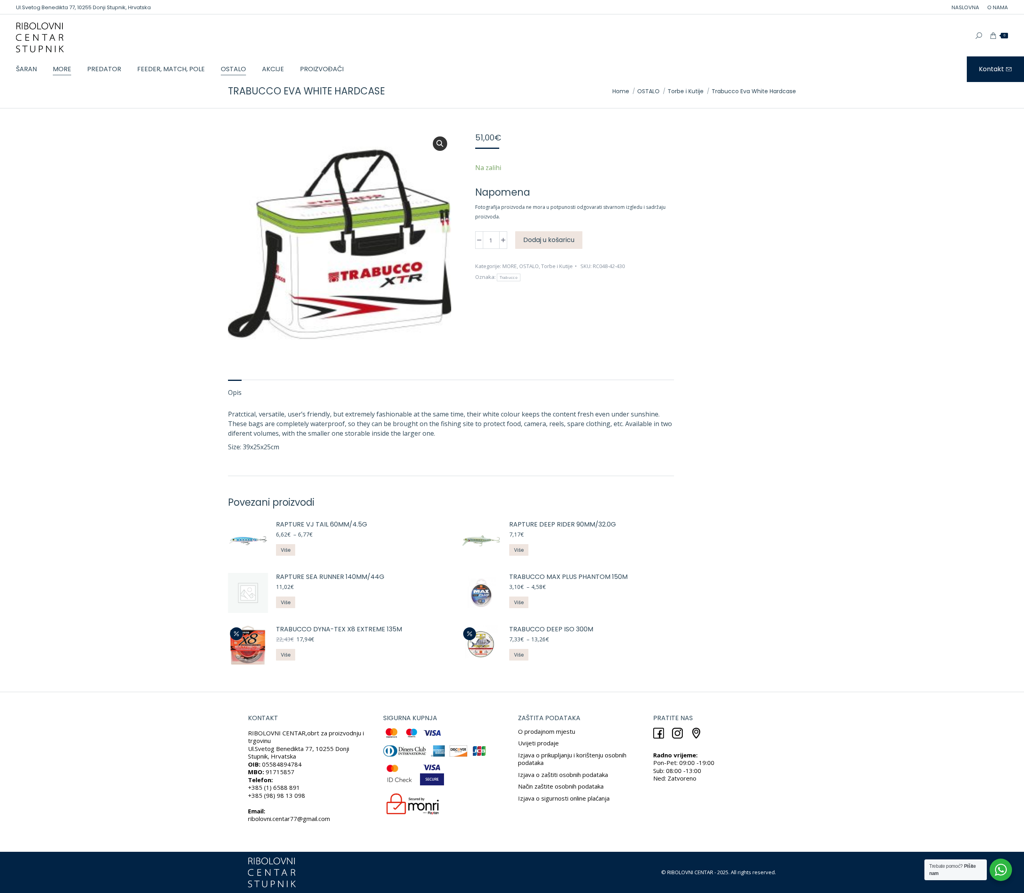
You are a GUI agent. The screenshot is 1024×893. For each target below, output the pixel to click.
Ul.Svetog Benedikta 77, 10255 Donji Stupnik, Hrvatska (83, 7)
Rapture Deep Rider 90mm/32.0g (562, 525)
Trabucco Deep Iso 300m (551, 629)
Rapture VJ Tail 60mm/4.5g (321, 525)
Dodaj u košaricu (548, 239)
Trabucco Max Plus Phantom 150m (568, 577)
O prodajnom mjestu (546, 731)
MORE (509, 266)
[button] (440, 143)
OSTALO (529, 266)
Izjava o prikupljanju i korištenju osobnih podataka (572, 759)
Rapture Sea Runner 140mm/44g (330, 577)
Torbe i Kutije (557, 266)
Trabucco (509, 277)
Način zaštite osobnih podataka (561, 786)
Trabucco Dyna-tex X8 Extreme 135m (339, 629)
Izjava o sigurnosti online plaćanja (564, 798)
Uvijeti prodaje (538, 743)
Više (285, 550)
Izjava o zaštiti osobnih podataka (563, 775)
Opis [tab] (235, 392)
